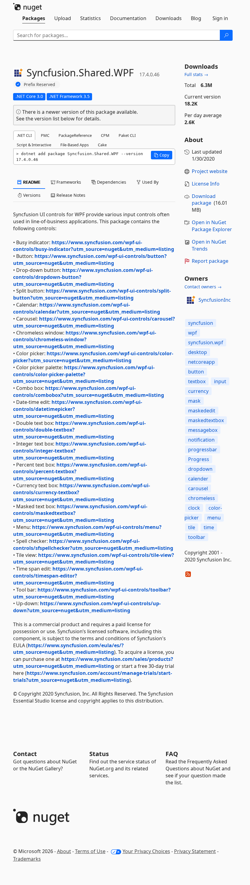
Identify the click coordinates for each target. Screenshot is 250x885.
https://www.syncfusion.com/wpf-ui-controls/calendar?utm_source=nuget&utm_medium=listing (86, 308)
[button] (161, 155)
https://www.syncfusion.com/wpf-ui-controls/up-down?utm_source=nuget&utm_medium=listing (87, 607)
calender (198, 478)
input (220, 381)
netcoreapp (201, 362)
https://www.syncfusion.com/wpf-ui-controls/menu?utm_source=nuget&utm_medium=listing (87, 530)
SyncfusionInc (214, 300)
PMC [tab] (45, 135)
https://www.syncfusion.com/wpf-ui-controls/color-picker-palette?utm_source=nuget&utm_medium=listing (84, 374)
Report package (210, 261)
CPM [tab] (105, 135)
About (64, 851)
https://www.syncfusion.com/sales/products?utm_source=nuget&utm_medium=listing (93, 662)
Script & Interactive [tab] (34, 145)
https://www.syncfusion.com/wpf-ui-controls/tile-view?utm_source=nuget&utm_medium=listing (93, 558)
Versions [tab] (31, 195)
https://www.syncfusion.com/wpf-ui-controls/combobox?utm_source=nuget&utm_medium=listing (88, 391)
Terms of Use (90, 851)
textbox (196, 381)
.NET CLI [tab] (24, 135)
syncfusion (200, 323)
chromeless (201, 498)
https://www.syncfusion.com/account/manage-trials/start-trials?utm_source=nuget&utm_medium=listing (92, 676)
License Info (206, 183)
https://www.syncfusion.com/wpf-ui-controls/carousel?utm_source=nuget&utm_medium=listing (94, 322)
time (209, 527)
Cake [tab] (102, 145)
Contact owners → (203, 287)
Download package (204, 199)
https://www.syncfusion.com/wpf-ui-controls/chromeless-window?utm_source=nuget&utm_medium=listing (84, 339)
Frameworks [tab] (68, 182)
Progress (198, 459)
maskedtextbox (206, 420)
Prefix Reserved (39, 84)
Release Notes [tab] (70, 195)
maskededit (201, 410)
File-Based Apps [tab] (74, 145)
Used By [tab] (150, 182)
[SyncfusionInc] (190, 299)
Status (99, 754)
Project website (209, 171)
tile (191, 527)
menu (214, 517)
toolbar (196, 537)
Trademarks (27, 858)
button (196, 371)
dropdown (200, 469)
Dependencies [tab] (111, 182)
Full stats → (196, 74)
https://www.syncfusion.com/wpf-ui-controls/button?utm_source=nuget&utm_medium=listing (90, 259)
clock (194, 508)
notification (201, 439)
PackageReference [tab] (75, 135)
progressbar (202, 449)
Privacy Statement (195, 851)
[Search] (226, 35)
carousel (198, 488)
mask (194, 400)
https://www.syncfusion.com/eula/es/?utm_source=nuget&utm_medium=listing (68, 649)
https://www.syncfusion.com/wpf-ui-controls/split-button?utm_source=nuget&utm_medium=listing (92, 294)
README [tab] (31, 182)
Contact (25, 754)
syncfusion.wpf (205, 342)
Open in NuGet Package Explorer (212, 226)
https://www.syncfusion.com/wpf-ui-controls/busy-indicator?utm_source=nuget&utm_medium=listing (93, 246)
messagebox (202, 430)
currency (198, 391)
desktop (197, 352)
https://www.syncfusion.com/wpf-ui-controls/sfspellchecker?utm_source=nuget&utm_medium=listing (93, 544)
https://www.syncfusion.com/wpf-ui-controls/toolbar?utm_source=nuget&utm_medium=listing (92, 593)
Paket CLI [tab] (127, 135)
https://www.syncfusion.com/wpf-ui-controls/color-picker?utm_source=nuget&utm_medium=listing (93, 357)
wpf (192, 332)
